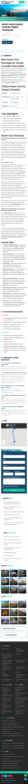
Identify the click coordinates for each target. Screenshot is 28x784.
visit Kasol (16, 79)
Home (2, 50)
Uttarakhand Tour (6, 745)
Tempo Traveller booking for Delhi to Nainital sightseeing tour (14, 523)
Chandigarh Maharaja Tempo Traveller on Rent (12, 548)
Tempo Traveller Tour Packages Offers (16, 50)
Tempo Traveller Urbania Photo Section (12, 559)
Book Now (7, 42)
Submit (13, 490)
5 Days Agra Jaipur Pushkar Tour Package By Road (20, 706)
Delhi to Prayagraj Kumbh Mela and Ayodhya (6, 706)
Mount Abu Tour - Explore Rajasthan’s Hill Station (20, 676)
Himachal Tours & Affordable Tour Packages (12, 735)
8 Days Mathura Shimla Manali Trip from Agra (21, 698)
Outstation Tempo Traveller (11, 537)
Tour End (17, 471)
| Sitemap (11, 778)
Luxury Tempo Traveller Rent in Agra (11, 768)
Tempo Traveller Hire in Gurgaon (10, 763)
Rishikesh (18, 654)
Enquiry (21, 2)
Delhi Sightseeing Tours (19, 745)
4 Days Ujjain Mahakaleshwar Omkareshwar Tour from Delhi (12, 503)
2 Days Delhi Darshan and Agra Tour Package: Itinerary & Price (20, 712)
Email (4, 459)
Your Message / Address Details (12, 477)
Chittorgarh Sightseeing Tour (6, 675)
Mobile (5, 465)
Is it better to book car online (12, 515)
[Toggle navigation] (26, 2)
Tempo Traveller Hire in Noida (9, 765)
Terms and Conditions (11, 486)
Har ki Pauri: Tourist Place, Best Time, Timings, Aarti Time (6, 699)
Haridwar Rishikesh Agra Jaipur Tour (19, 702)
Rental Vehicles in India (10, 552)
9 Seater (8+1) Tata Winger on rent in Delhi (7, 695)
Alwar (3, 672)
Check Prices (13, 772)
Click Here (14, 106)
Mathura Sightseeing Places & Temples (21, 661)
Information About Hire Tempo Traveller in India (12, 507)
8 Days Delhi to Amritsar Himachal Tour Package (21, 694)
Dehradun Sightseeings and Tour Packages (20, 650)
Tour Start (6, 471)
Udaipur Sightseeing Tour (21, 680)
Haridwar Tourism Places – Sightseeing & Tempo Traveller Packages (7, 656)
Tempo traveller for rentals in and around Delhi (13, 518)
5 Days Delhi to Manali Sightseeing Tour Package (20, 689)
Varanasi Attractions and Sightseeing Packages (7, 668)
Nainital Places (5, 648)
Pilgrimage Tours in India (18, 743)
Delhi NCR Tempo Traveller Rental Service (12, 761)
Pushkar (18, 672)
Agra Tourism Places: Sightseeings (21, 667)
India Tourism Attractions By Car (13, 540)
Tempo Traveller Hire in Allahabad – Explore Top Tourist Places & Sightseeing (7, 663)
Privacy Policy (5, 759)
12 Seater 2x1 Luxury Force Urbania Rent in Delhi (7, 712)
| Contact (7, 778)
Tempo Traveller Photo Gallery (10, 756)
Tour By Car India (8, 555)
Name (4, 454)
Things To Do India (6, 748)
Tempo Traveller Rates (19, 748)
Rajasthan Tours (6, 743)
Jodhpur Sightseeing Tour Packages (7, 680)
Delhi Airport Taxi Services (8, 754)
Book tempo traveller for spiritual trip (14, 512)
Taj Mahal (4, 703)
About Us (21, 756)
